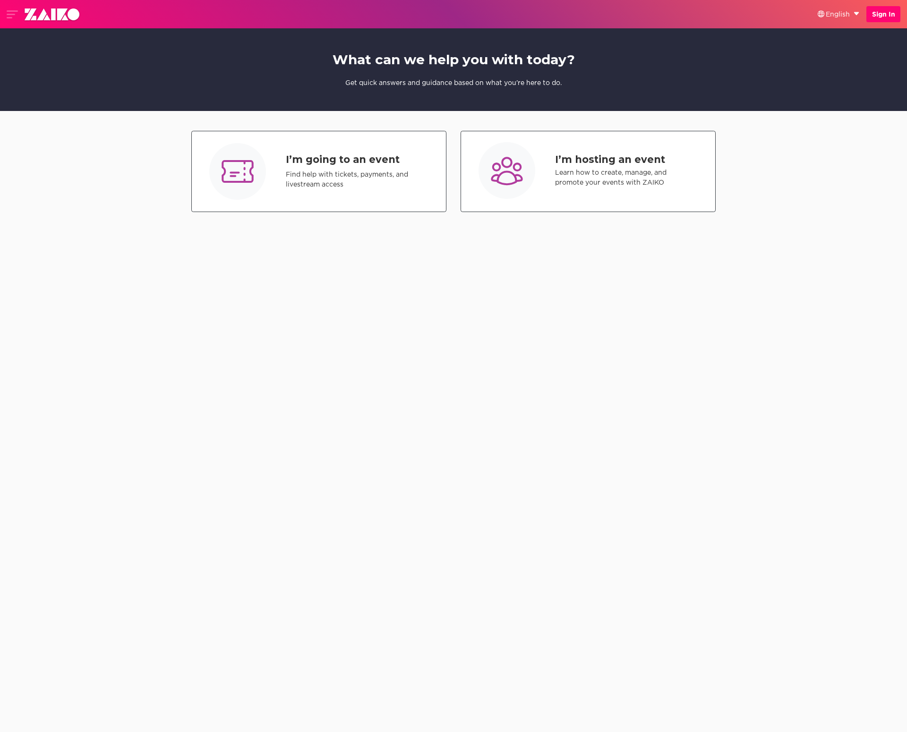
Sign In (883, 14)
